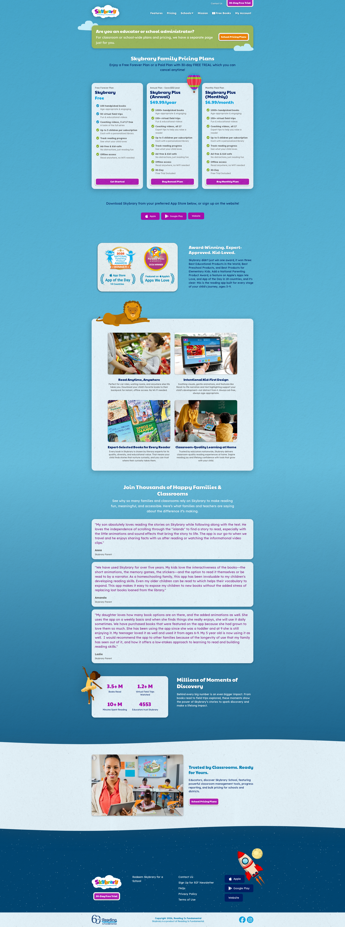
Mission (203, 13)
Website (196, 216)
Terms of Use (187, 899)
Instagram (250, 919)
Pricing (171, 13)
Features (156, 13)
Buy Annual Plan (172, 181)
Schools (186, 13)
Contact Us (216, 3)
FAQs (181, 888)
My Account (243, 13)
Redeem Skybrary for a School (147, 879)
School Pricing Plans (233, 36)
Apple (153, 216)
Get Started (117, 181)
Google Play (176, 216)
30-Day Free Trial (106, 896)
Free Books (223, 13)
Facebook (242, 919)
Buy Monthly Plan (228, 181)
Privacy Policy (187, 894)
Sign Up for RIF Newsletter (196, 882)
